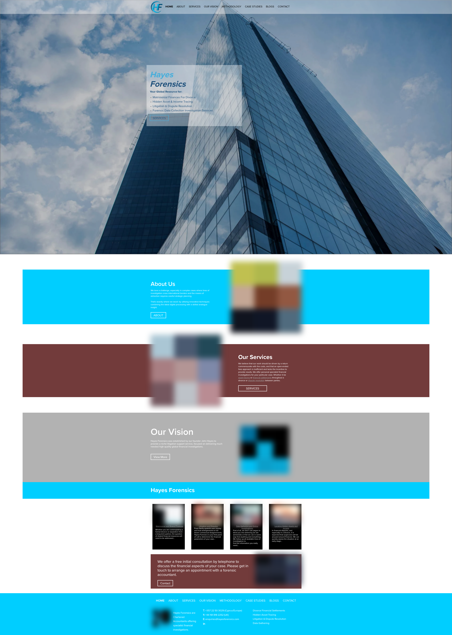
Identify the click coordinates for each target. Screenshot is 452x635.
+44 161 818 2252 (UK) (217, 615)
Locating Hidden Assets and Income (286, 527)
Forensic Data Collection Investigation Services (183, 110)
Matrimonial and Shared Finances (169, 526)
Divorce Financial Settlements (269, 610)
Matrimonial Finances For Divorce (174, 97)
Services (194, 6)
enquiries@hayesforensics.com (222, 619)
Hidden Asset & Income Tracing (173, 101)
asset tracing (244, 377)
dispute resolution (256, 380)
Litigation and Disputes (208, 526)
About (181, 6)
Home (169, 6)
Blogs (270, 6)
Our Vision (211, 6)
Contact (284, 6)
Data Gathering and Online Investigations (247, 527)
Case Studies (253, 6)
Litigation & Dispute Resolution (172, 106)
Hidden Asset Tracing (264, 614)
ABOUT (158, 315)
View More (160, 457)
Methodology (231, 6)
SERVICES (159, 118)
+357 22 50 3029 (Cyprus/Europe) (223, 610)
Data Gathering (261, 623)
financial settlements (262, 377)
